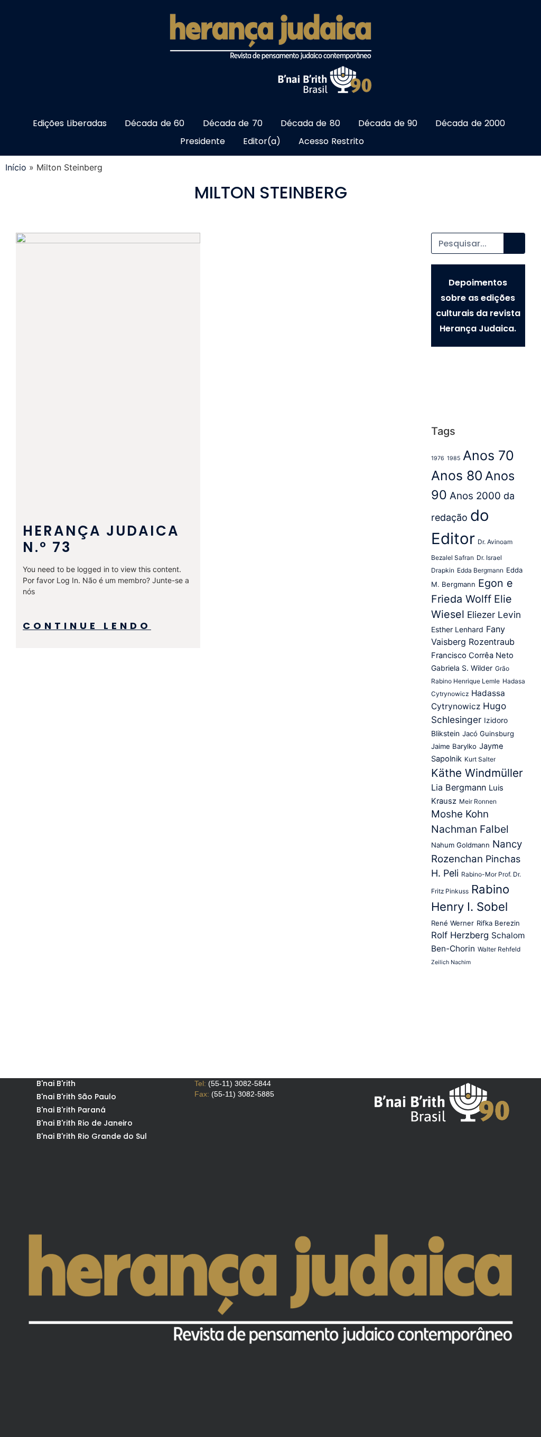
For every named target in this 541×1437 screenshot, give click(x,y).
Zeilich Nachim (451, 962)
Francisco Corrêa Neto (472, 655)
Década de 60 (154, 123)
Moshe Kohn (460, 814)
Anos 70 (488, 455)
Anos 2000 (475, 496)
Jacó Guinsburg (488, 733)
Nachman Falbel (470, 829)
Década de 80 (310, 123)
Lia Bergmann (458, 787)
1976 (437, 458)
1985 (453, 458)
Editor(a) (262, 141)
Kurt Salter (480, 759)
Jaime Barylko (454, 746)
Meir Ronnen (478, 801)
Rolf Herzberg (460, 935)
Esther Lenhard (457, 629)
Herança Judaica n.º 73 (101, 539)
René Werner (452, 923)
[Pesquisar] (514, 243)
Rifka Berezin (498, 923)
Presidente (202, 141)
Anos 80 (456, 475)
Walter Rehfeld (499, 949)
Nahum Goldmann (460, 845)
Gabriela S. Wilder (461, 668)
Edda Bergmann (480, 570)
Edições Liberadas (70, 123)
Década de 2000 (470, 123)
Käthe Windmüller (477, 772)
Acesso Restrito (332, 141)
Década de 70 (233, 123)
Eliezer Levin (494, 614)
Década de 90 (387, 123)
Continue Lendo (87, 625)
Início (15, 167)
